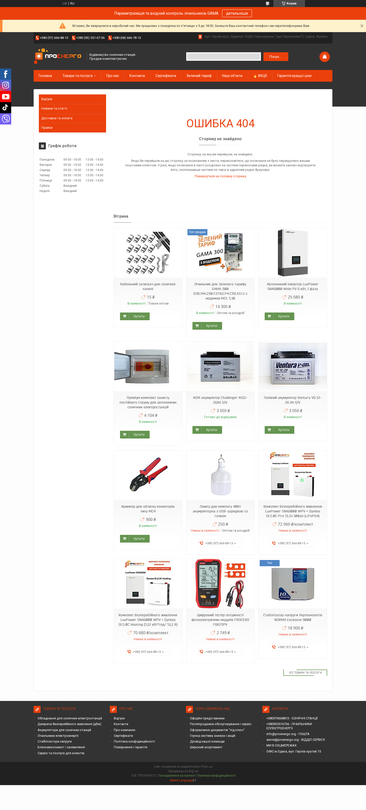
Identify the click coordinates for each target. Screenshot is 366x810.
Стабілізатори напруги (55, 741)
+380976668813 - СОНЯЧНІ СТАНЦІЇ (292, 718)
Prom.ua (207, 766)
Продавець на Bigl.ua (183, 771)
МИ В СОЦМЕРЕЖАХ (281, 745)
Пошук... (275, 57)
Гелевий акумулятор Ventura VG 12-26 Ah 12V (293, 400)
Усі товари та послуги (305, 672)
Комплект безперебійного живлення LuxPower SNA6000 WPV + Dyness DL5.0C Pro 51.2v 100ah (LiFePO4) (292, 511)
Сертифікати (165, 76)
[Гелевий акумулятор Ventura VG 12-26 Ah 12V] (292, 366)
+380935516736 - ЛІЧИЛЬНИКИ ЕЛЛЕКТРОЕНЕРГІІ (289, 726)
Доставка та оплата (56, 118)
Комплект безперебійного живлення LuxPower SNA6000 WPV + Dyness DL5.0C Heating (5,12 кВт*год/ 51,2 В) (148, 619)
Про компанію (124, 730)
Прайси (47, 127)
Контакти (137, 76)
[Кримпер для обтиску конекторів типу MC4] (148, 475)
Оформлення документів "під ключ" (217, 730)
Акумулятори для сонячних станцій (64, 730)
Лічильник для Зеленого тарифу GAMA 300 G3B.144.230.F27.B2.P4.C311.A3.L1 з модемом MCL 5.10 (220, 291)
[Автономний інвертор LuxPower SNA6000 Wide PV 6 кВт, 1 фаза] (292, 253)
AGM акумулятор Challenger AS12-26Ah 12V (220, 400)
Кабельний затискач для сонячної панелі (148, 286)
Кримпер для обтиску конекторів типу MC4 (148, 508)
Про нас (112, 76)
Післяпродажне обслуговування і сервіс (220, 724)
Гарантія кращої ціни (294, 76)
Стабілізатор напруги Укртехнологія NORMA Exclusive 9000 (292, 617)
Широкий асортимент (206, 747)
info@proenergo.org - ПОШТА (287, 734)
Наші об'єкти (232, 76)
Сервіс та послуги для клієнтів (61, 753)
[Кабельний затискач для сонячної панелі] (148, 253)
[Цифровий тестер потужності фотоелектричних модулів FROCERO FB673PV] (220, 584)
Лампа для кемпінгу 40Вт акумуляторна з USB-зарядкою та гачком (220, 511)
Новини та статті (54, 108)
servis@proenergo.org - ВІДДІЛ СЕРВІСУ (295, 740)
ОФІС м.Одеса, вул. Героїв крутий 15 (293, 751)
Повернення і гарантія (130, 747)
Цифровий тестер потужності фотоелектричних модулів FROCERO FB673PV (220, 619)
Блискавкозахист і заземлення (61, 747)
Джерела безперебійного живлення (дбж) (69, 724)
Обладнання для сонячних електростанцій (70, 718)
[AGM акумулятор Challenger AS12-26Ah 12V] (220, 366)
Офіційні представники (207, 718)
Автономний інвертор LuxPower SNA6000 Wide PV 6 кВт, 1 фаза (292, 286)
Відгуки (46, 99)
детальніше (237, 13)
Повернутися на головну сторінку (220, 176)
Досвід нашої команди (207, 741)
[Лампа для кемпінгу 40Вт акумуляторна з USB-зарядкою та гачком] (220, 475)
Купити (139, 316)
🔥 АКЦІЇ (260, 76)
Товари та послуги (77, 76)
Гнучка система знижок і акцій (212, 736)
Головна (45, 76)
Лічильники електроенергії (58, 736)
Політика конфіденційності (134, 741)
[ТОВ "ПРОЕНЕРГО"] (58, 57)
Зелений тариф (199, 76)
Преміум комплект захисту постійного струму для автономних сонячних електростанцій (148, 402)
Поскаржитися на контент (177, 775)
